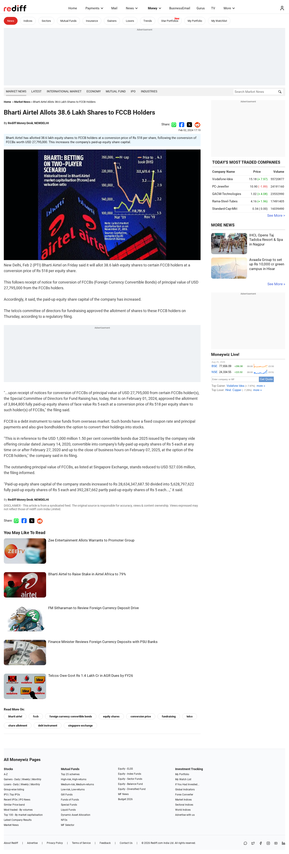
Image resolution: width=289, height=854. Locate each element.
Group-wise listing (14, 789)
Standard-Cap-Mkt (224, 209)
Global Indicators (185, 789)
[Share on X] (253, 844)
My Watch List (183, 779)
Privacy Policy (55, 843)
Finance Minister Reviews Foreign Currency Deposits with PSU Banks (103, 642)
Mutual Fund (116, 91)
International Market (64, 91)
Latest (36, 91)
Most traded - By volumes (18, 809)
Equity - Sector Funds (130, 778)
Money (152, 8)
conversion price (141, 716)
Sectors (46, 20)
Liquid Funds (68, 809)
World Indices (183, 809)
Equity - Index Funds (129, 773)
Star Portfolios (169, 20)
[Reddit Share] (196, 124)
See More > (276, 216)
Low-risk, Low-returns (73, 789)
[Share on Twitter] (189, 124)
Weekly (26, 779)
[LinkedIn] (283, 844)
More (227, 8)
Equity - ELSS (125, 768)
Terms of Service (81, 843)
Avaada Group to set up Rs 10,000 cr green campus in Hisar (266, 264)
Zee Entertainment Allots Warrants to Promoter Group (91, 540)
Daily (17, 779)
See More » (276, 284)
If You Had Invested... (187, 784)
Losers (130, 20)
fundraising (169, 716)
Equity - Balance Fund (130, 784)
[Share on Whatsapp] (173, 124)
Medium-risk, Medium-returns (77, 784)
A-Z (6, 774)
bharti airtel (15, 716)
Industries (149, 91)
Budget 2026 (125, 799)
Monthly (36, 779)
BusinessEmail (179, 8)
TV (213, 8)
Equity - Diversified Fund (132, 789)
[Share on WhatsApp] (245, 844)
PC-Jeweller (220, 186)
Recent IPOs (10, 799)
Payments (92, 8)
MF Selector (67, 825)
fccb (36, 716)
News (130, 8)
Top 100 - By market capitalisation (23, 814)
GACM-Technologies (226, 194)
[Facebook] (260, 844)
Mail (114, 8)
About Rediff (11, 843)
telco (190, 716)
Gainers (112, 20)
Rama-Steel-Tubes (225, 201)
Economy (94, 91)
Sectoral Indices (184, 804)
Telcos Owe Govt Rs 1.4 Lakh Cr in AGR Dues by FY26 (90, 676)
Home (72, 8)
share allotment (17, 725)
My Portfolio (195, 20)
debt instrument (47, 725)
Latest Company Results (18, 819)
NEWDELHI (41, 123)
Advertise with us (185, 814)
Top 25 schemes (70, 774)
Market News (16, 91)
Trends (147, 20)
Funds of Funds (70, 799)
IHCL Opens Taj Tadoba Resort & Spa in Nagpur (266, 239)
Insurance (92, 20)
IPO (133, 91)
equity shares (111, 716)
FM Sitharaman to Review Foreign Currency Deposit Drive (93, 608)
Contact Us (126, 843)
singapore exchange (80, 725)
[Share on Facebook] (181, 124)
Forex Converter (184, 794)
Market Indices (183, 799)
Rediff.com (157, 843)
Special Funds (69, 804)
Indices (27, 20)
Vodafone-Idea (222, 179)
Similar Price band (14, 804)
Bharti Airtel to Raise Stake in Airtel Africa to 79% (87, 574)
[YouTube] (276, 844)
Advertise (32, 843)
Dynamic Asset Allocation (75, 814)
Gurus (201, 8)
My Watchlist (219, 20)
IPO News (24, 799)
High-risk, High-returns (73, 779)
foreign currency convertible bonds (71, 716)
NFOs (64, 819)
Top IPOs (15, 794)
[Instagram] (268, 844)
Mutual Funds (68, 20)
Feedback (105, 843)
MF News (123, 794)
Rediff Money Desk (20, 123)
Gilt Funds (67, 794)
